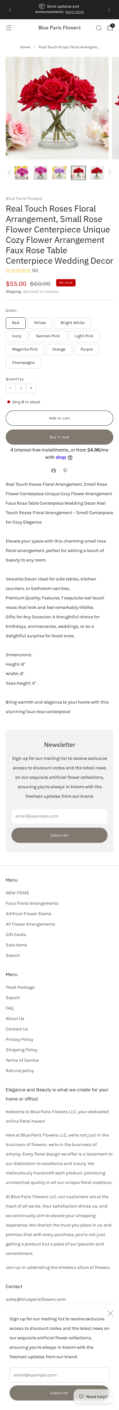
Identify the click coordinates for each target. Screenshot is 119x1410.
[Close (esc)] (110, 1313)
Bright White (73, 322)
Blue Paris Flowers (59, 28)
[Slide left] (10, 173)
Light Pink (84, 335)
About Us (15, 1018)
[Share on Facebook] (53, 470)
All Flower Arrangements (30, 924)
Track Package (20, 987)
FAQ (9, 1008)
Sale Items (16, 945)
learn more (74, 11)
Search (13, 955)
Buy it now (59, 437)
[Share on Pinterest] (65, 470)
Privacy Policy (19, 1039)
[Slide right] (109, 173)
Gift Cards (16, 934)
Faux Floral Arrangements (32, 903)
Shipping (13, 291)
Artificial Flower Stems (28, 913)
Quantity (15, 379)
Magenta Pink (25, 349)
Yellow (40, 322)
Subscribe (59, 1393)
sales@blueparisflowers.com (36, 1299)
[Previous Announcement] (10, 10)
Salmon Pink (48, 335)
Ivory (16, 335)
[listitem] (60, 9)
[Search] (99, 28)
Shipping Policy (21, 1050)
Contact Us (17, 1029)
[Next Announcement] (109, 10)
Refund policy (20, 1070)
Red (15, 322)
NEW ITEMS (17, 893)
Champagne (23, 362)
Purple (87, 349)
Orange (59, 349)
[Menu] (9, 28)
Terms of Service (22, 1060)
